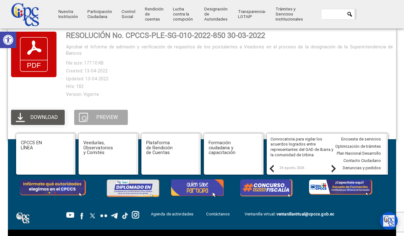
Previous (271, 168)
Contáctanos (218, 214)
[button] (8, 40)
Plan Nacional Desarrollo (359, 153)
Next (333, 168)
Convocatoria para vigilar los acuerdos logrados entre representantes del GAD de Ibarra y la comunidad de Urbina (301, 147)
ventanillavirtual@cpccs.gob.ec (305, 214)
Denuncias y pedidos (362, 167)
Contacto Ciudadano (362, 160)
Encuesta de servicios (361, 139)
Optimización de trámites (358, 146)
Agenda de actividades (172, 214)
